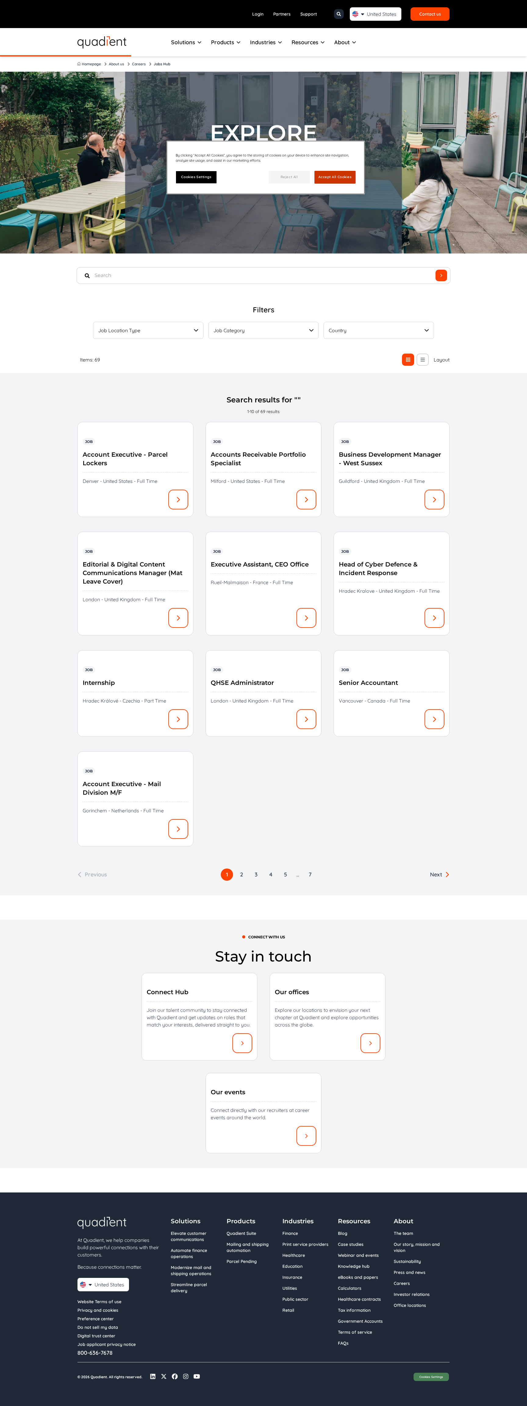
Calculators (349, 1288)
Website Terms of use (99, 1301)
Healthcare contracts (359, 1299)
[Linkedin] (152, 1376)
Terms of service (355, 1332)
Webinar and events (358, 1255)
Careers (139, 64)
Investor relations (412, 1294)
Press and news (409, 1272)
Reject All (289, 177)
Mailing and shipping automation (248, 1247)
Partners (282, 14)
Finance (290, 1233)
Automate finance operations (189, 1253)
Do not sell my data (97, 1327)
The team (403, 1233)
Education (292, 1266)
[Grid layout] (408, 360)
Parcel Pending (242, 1261)
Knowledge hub (354, 1266)
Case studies (351, 1244)
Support (308, 14)
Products (222, 42)
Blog (342, 1233)
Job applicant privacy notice (106, 1344)
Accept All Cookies (334, 177)
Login (258, 14)
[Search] (441, 275)
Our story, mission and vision (417, 1247)
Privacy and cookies (97, 1310)
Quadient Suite (241, 1233)
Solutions (183, 42)
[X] (163, 1376)
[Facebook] (174, 1376)
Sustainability (407, 1261)
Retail (288, 1310)
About (342, 42)
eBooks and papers (358, 1277)
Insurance (292, 1277)
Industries (263, 42)
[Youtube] (196, 1376)
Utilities (289, 1288)
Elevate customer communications (188, 1236)
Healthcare (293, 1255)
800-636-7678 (95, 1353)
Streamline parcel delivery (189, 1287)
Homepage (91, 64)
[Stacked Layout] (423, 360)
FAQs (343, 1343)
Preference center (95, 1318)
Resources (305, 42)
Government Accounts (360, 1321)
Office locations (410, 1305)
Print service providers (305, 1244)
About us (116, 64)
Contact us (430, 14)
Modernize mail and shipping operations (191, 1270)
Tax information (354, 1310)
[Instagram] (185, 1376)
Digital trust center (96, 1336)
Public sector (295, 1299)
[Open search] (339, 14)
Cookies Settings (431, 1377)
